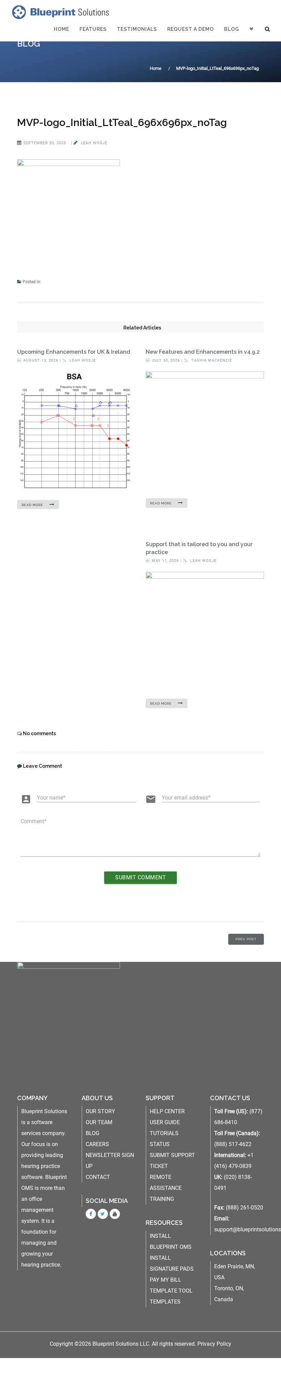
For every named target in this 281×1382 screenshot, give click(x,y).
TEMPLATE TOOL (171, 1290)
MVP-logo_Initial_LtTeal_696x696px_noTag (122, 122)
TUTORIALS (164, 1133)
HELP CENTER (167, 1111)
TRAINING (162, 1199)
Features (93, 29)
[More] (251, 29)
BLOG (92, 1133)
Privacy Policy (214, 1344)
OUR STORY (100, 1111)
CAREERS (97, 1144)
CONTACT (98, 1177)
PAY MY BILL (165, 1280)
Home (61, 29)
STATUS (160, 1144)
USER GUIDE (165, 1122)
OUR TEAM (99, 1122)
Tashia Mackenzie (211, 360)
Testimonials (137, 29)
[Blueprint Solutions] (59, 12)
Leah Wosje (93, 143)
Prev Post (246, 939)
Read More (33, 505)
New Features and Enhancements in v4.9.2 (203, 352)
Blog (231, 29)
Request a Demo (190, 29)
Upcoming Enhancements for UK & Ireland (73, 352)
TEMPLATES (165, 1301)
